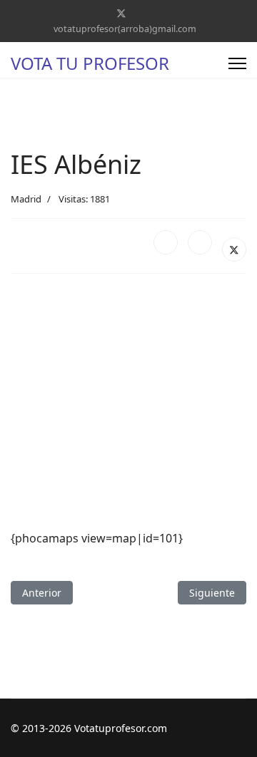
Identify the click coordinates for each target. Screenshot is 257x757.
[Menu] (237, 63)
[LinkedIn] (200, 242)
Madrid (26, 198)
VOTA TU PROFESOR (90, 63)
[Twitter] (121, 13)
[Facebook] (165, 242)
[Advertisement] (128, 401)
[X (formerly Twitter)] (234, 249)
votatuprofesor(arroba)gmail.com (125, 29)
